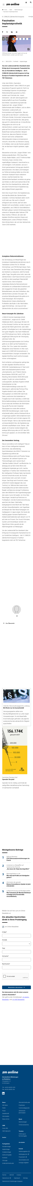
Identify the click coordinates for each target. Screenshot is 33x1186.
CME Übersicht (6, 1131)
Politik (4, 1108)
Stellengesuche (23, 1154)
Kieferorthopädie (7, 1154)
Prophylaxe (22, 1105)
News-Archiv (5, 1119)
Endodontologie (6, 1152)
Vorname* (5, 956)
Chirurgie (4, 1160)
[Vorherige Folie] (3, 39)
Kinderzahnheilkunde (8, 1163)
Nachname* (6, 964)
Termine (21, 1131)
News (4, 1102)
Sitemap (25, 1178)
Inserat (21, 1148)
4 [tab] (24, 39)
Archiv (4, 1137)
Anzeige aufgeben (24, 1162)
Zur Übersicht (10, 623)
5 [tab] (27, 39)
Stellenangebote (23, 1151)
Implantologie (6, 1149)
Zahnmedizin (5, 1116)
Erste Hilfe (5, 1128)
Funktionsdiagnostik (24, 1108)
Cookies (19, 1175)
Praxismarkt (22, 1157)
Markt (20, 1119)
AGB (11, 1175)
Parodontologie (6, 1146)
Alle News (5, 1105)
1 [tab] (13, 39)
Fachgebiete (6, 1143)
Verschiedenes (23, 1159)
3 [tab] (20, 39)
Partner (4, 1175)
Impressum (17, 1178)
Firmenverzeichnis (24, 1124)
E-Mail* (4, 932)
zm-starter (22, 1142)
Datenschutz (5, 1178)
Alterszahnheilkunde (24, 1102)
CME (3, 1125)
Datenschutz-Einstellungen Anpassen (12, 1181)
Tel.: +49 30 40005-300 (8, 1087)
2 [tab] (17, 39)
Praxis (3, 1110)
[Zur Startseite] (12, 4)
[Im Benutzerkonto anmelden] (26, 2)
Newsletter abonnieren (15, 987)
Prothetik (4, 1157)
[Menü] (3, 4)
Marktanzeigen (23, 1122)
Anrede (4, 940)
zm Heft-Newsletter (18, 999)
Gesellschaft (5, 1113)
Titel (3, 948)
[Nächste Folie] (7, 39)
